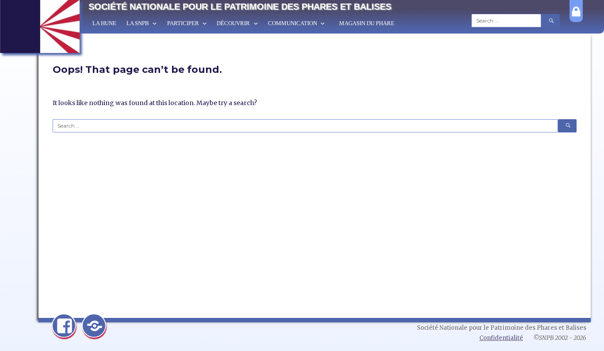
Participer (183, 23)
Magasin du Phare (366, 23)
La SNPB (137, 23)
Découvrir (233, 23)
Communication (292, 23)
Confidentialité (501, 338)
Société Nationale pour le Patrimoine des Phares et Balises (239, 6)
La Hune (104, 23)
